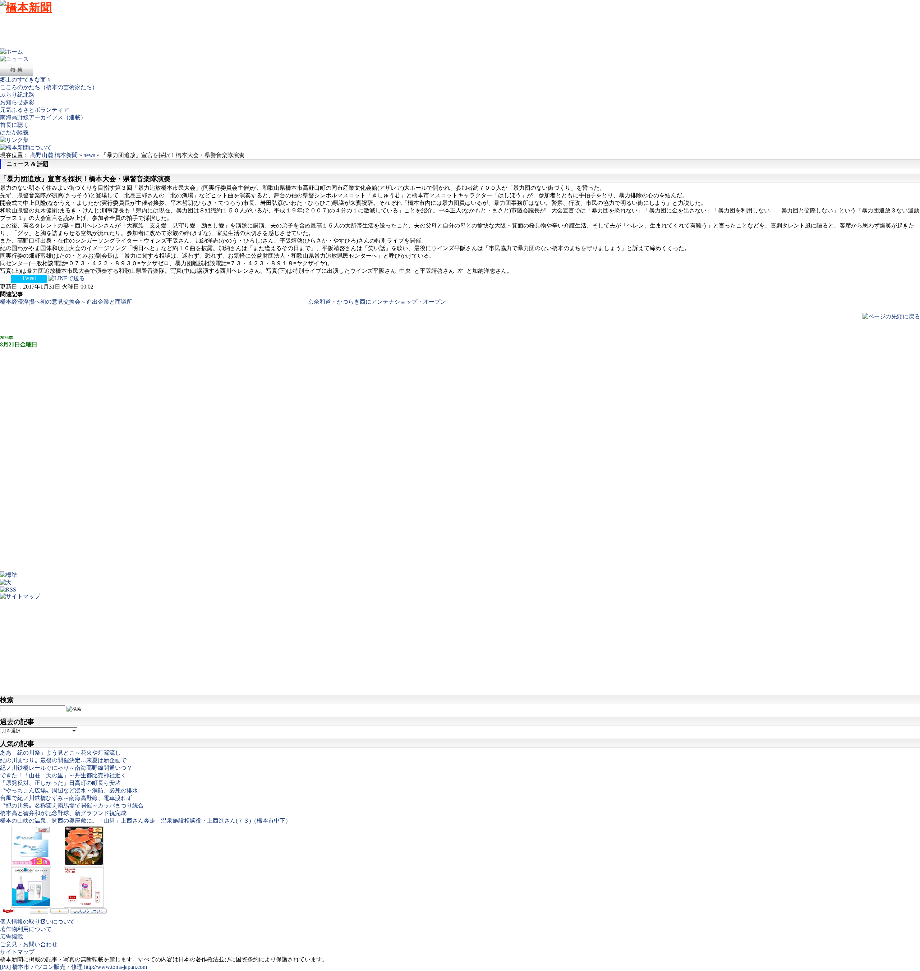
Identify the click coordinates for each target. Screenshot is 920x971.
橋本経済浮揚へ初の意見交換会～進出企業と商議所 (66, 302)
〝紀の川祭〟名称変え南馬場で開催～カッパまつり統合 (72, 805)
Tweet (29, 278)
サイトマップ (17, 952)
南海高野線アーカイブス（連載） (43, 117)
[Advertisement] (131, 32)
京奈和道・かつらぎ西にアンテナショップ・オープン (377, 302)
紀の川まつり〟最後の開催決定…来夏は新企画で (63, 760)
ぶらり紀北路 (17, 95)
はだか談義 (14, 132)
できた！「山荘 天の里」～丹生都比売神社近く (63, 775)
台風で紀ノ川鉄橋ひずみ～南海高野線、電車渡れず (66, 798)
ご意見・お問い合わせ (29, 944)
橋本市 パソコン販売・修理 (48, 967)
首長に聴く (14, 125)
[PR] (5, 967)
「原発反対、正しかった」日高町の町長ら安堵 (60, 783)
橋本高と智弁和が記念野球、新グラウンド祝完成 (63, 813)
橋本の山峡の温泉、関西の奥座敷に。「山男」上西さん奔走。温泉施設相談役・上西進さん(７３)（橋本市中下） (145, 821)
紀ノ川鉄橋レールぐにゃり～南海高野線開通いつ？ (66, 768)
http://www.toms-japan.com (115, 967)
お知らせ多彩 (17, 102)
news (89, 155)
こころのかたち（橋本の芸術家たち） (49, 87)
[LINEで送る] (67, 278)
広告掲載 (11, 937)
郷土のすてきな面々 (26, 80)
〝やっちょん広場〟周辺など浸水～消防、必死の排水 (69, 790)
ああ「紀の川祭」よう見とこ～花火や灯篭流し (60, 753)
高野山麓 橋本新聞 (54, 155)
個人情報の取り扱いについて (37, 922)
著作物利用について (26, 929)
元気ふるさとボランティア (34, 110)
